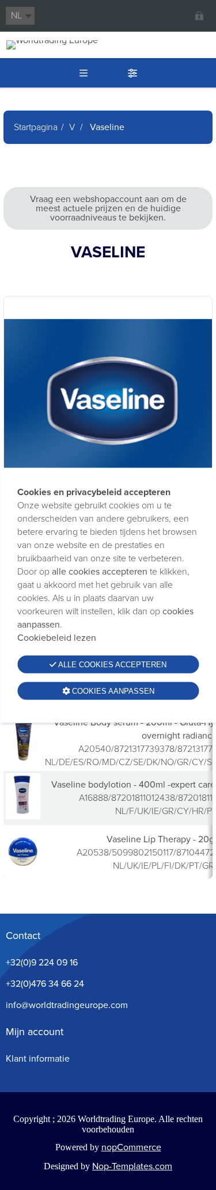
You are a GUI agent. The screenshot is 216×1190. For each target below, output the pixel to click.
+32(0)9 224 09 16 (42, 962)
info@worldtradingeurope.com (67, 1005)
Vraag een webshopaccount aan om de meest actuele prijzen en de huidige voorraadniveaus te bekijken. (108, 208)
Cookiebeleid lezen (56, 637)
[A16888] (23, 816)
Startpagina (36, 127)
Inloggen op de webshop (199, 16)
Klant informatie (38, 1058)
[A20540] (23, 760)
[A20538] (23, 870)
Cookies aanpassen (112, 690)
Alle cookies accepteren (111, 664)
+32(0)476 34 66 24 (45, 983)
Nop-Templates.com (132, 1166)
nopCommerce (131, 1147)
